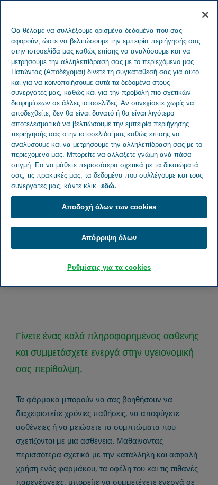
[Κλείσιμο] (205, 15)
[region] (109, 143)
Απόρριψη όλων (109, 238)
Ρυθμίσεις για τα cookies (109, 267)
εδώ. (107, 186)
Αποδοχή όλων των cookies (109, 207)
